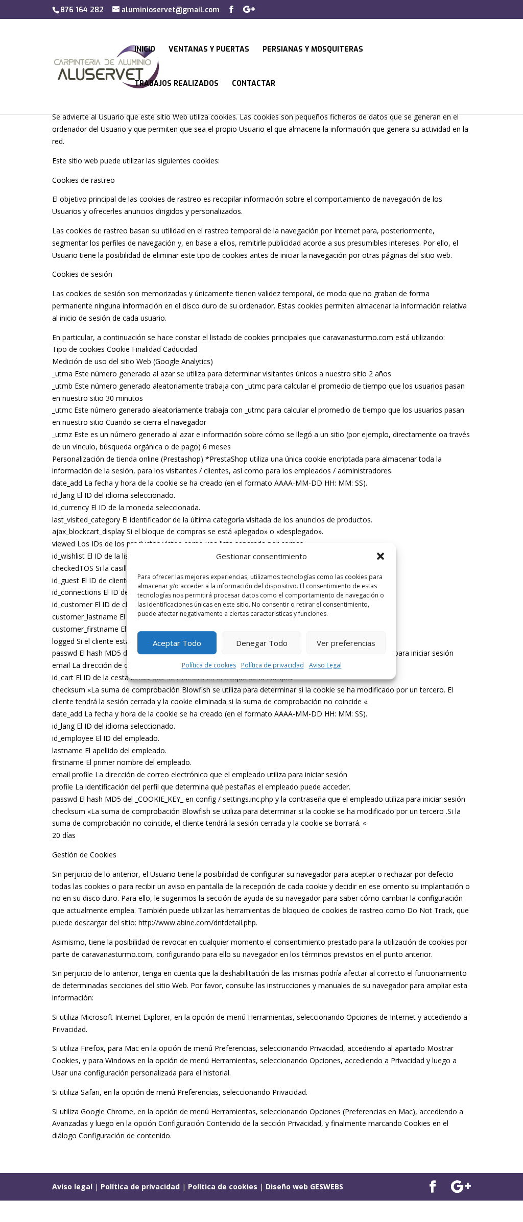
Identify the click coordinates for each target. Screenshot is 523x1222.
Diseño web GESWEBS (304, 1186)
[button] (380, 557)
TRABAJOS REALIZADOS (176, 84)
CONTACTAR (253, 84)
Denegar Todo (262, 643)
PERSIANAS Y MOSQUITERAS (313, 50)
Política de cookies (209, 665)
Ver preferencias (346, 643)
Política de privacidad (272, 665)
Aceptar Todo (177, 643)
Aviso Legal (325, 665)
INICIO (144, 50)
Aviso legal (72, 1186)
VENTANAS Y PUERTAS (209, 50)
